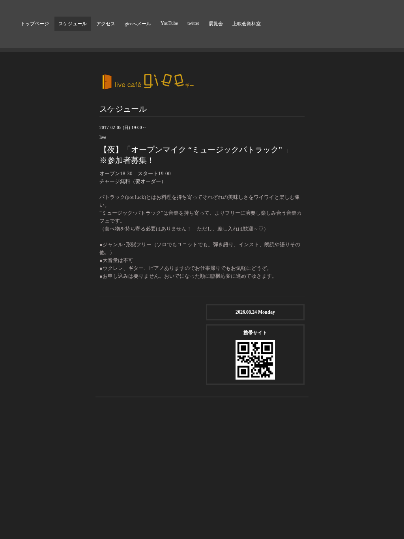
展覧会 (216, 23)
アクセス (105, 23)
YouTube (169, 23)
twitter (193, 23)
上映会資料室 (246, 23)
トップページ (35, 23)
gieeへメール (138, 23)
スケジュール (72, 23)
